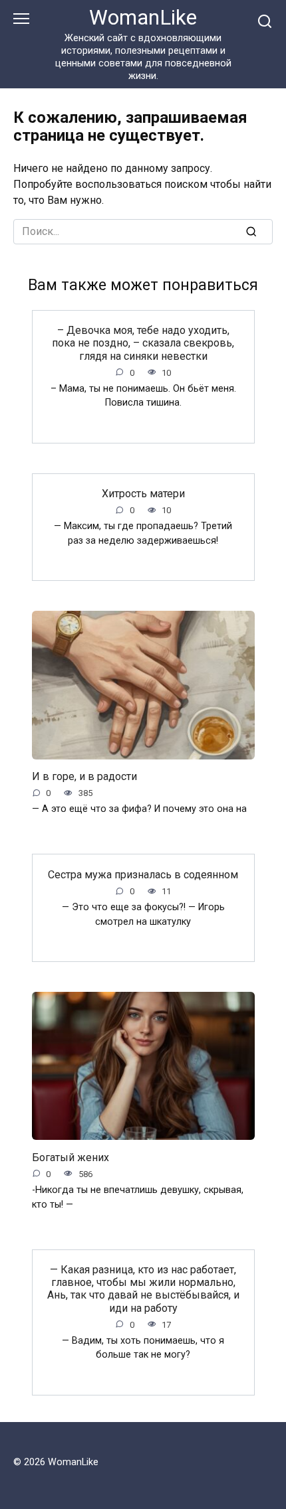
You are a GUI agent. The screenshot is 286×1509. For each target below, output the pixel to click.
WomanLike (143, 17)
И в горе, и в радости (84, 776)
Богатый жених (70, 1157)
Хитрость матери (143, 493)
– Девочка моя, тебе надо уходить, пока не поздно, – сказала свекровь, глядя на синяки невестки (143, 343)
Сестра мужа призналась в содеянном (143, 874)
